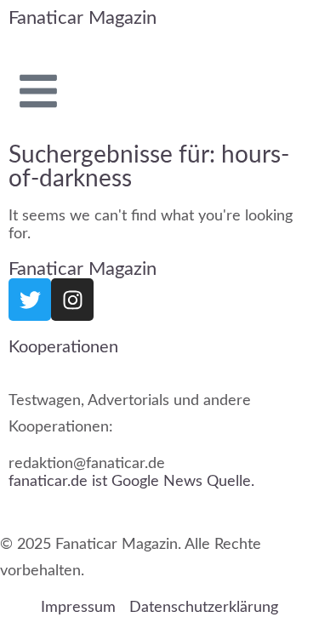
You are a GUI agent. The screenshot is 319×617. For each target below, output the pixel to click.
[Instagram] (72, 299)
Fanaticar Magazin (83, 18)
